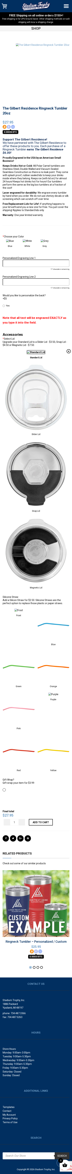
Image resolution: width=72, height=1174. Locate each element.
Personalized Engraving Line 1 (19, 258)
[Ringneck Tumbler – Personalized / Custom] (36, 901)
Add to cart (41, 822)
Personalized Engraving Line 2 (19, 276)
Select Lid (9, 338)
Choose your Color (13, 236)
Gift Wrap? (8, 779)
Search (62, 1155)
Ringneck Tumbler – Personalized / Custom (36, 941)
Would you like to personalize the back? (24, 295)
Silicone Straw (10, 597)
